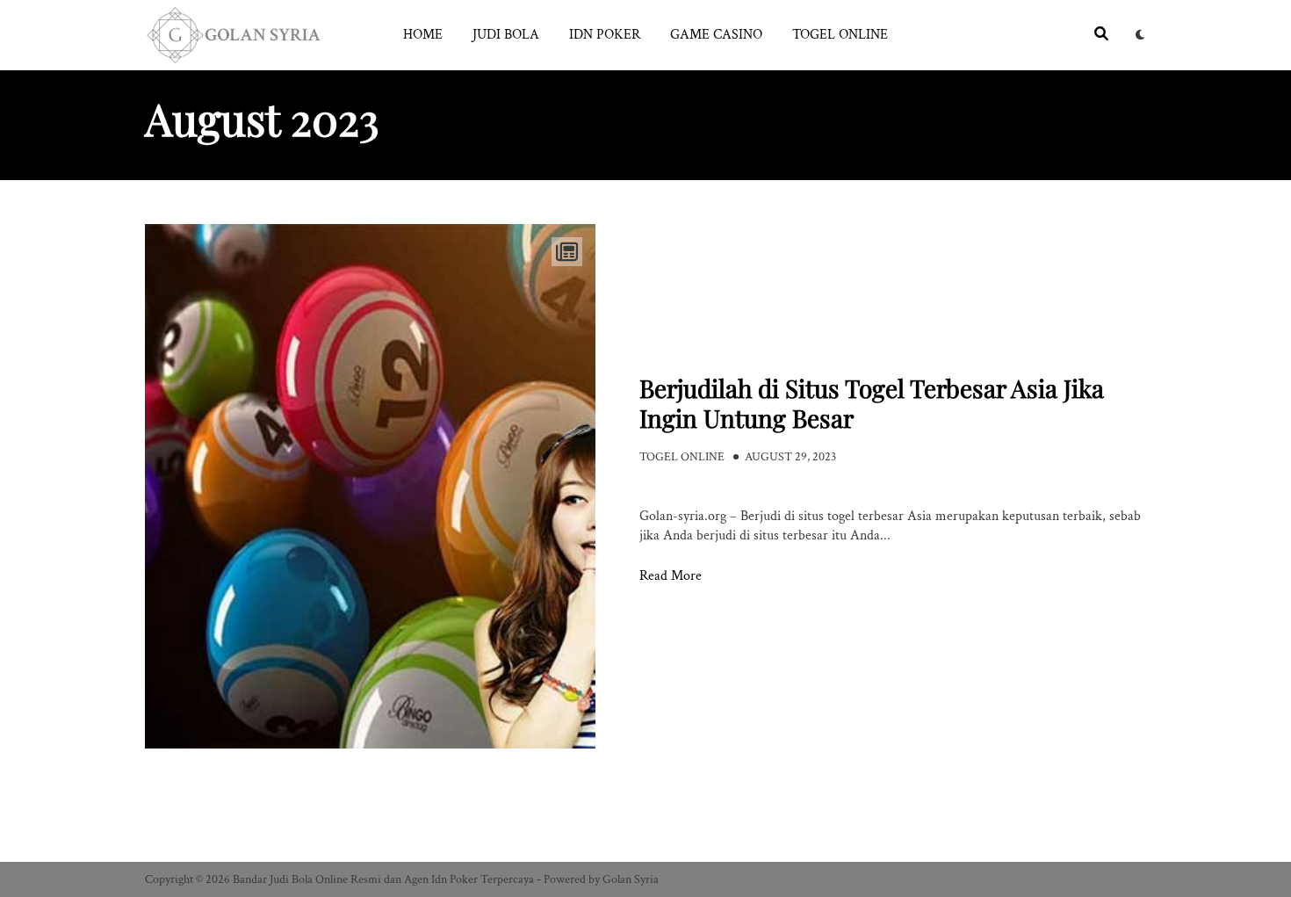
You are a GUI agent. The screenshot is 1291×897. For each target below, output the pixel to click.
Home (423, 34)
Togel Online (840, 34)
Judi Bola (505, 34)
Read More (670, 576)
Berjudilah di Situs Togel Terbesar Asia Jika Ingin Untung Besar (871, 403)
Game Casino (716, 34)
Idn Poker (604, 34)
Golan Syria (630, 879)
